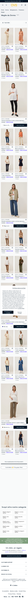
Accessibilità (5, 591)
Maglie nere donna (6, 517)
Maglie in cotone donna (19, 512)
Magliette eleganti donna (19, 531)
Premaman (21, 10)
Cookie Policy (22, 591)
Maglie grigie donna (6, 527)
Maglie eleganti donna (7, 512)
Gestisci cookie (14, 591)
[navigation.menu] (2, 5)
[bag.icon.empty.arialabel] (25, 5)
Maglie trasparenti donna (19, 522)
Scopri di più (19, 542)
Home (2, 10)
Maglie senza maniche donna (7, 522)
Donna (7, 10)
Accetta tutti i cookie (7, 312)
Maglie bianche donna (18, 517)
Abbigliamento (13, 10)
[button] (27, 421)
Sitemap (19, 593)
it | (14, 585)
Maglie (2, 12)
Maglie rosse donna (6, 531)
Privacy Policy (12, 593)
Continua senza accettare (18, 288)
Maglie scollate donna (18, 527)
